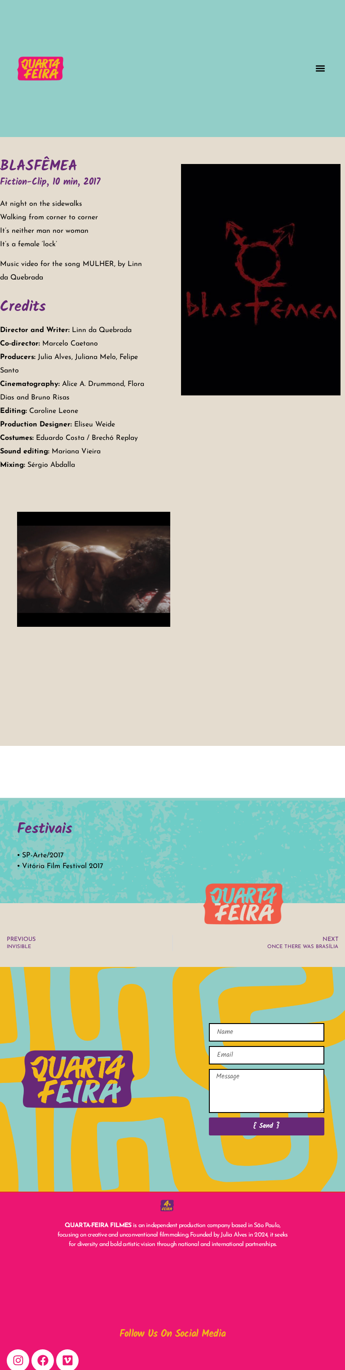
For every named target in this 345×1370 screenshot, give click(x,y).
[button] (320, 68)
